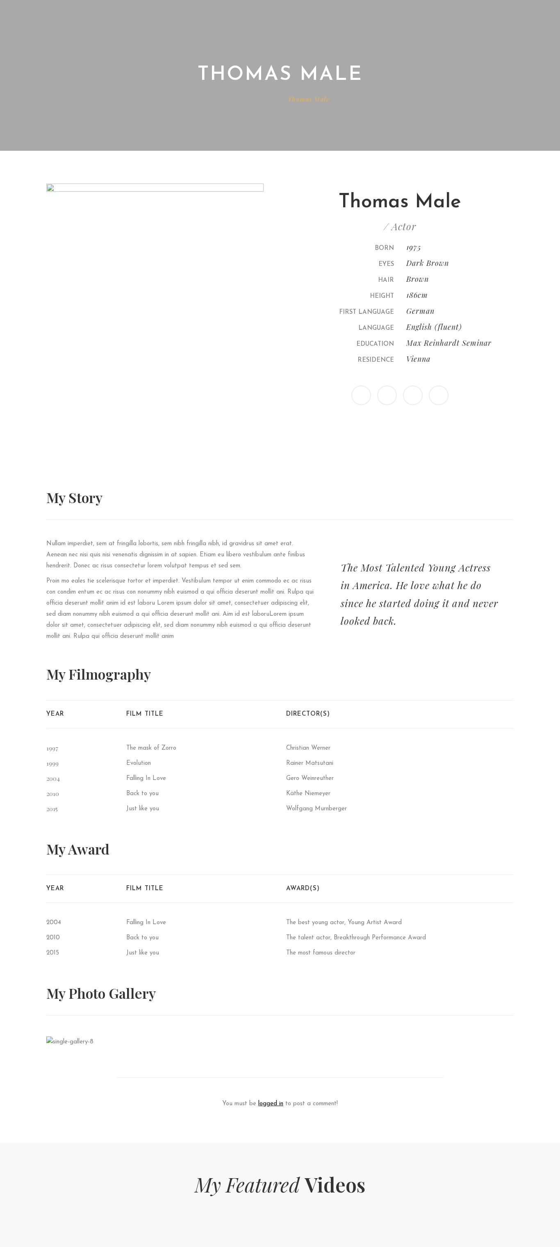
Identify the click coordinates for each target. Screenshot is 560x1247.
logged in (270, 1104)
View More (103, 1041)
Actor (267, 99)
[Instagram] (413, 395)
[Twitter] (361, 395)
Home (239, 99)
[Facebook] (387, 395)
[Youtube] (438, 395)
